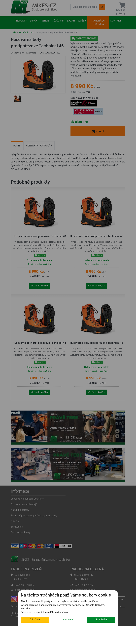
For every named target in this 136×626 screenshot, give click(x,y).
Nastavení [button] (68, 619)
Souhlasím (101, 619)
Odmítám (35, 619)
